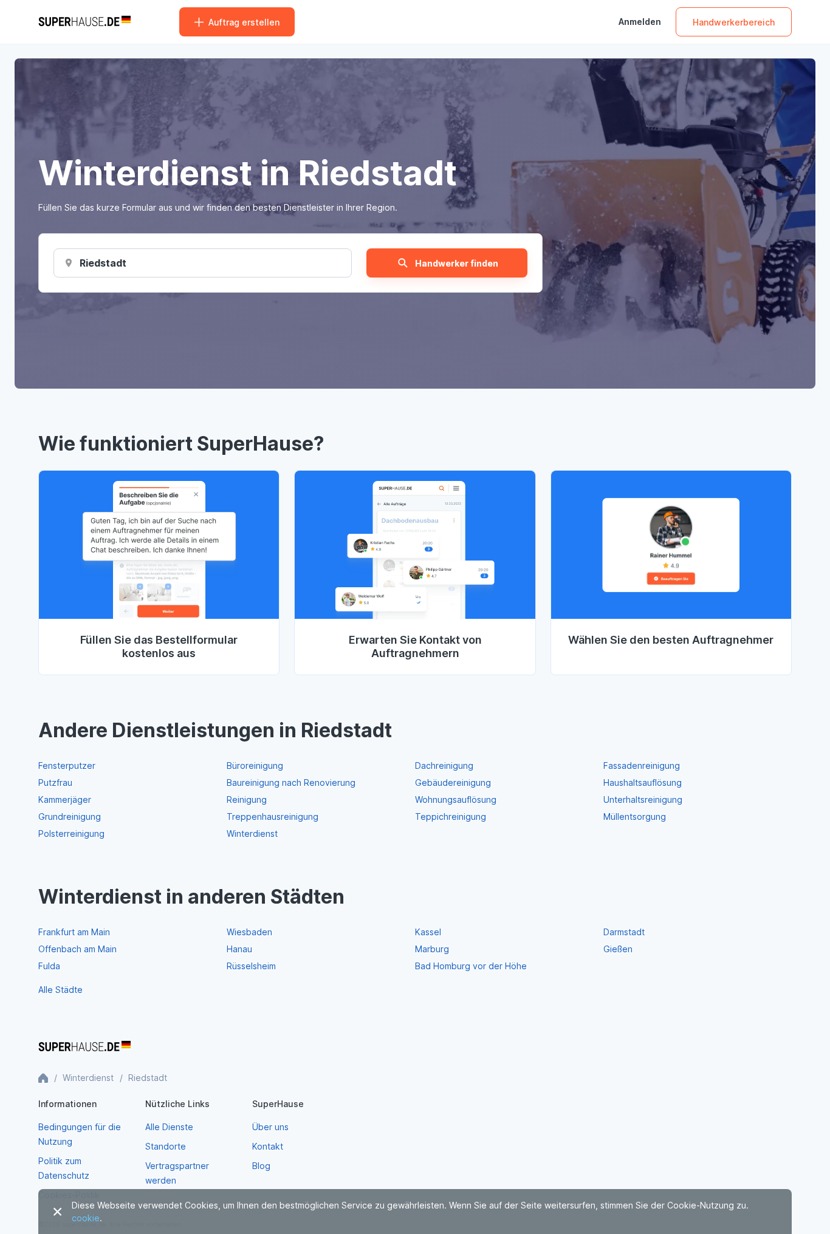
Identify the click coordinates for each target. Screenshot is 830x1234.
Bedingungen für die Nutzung (79, 1134)
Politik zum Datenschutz (63, 1168)
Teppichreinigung (450, 816)
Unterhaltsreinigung (642, 799)
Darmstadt (624, 932)
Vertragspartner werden (177, 1173)
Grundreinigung (69, 816)
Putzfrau (55, 782)
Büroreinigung (255, 765)
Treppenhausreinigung (272, 816)
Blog (261, 1166)
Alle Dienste (169, 1127)
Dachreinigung (444, 765)
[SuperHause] (84, 22)
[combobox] (103, 262)
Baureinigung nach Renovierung (291, 782)
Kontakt (267, 1146)
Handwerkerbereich (734, 22)
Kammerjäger (64, 799)
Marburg (432, 949)
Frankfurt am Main (74, 932)
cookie (86, 1218)
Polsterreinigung (71, 833)
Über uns (270, 1127)
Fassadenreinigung (641, 765)
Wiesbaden (249, 932)
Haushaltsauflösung (642, 782)
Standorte (165, 1146)
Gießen (618, 949)
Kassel (428, 932)
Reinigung (247, 799)
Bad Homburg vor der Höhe (471, 966)
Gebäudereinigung (453, 782)
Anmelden (640, 22)
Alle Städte (60, 989)
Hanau (239, 949)
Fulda (49, 966)
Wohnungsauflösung (455, 799)
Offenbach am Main (77, 949)
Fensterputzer (66, 765)
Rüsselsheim (251, 966)
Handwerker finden (456, 263)
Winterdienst (252, 833)
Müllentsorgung (634, 816)
